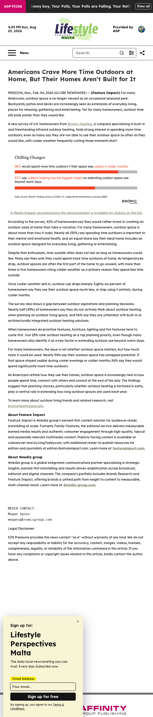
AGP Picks (13, 6)
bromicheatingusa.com (25, 406)
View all (143, 6)
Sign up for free (43, 696)
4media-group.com (79, 485)
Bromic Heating (80, 124)
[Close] (78, 621)
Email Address (23, 679)
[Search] (122, 52)
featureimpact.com (128, 448)
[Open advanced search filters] (131, 52)
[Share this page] (142, 53)
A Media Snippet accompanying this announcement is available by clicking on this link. (77, 213)
